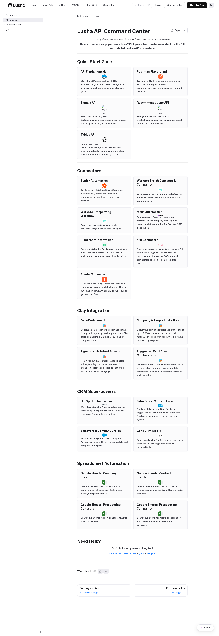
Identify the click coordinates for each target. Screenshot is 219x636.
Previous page (91, 592)
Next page (176, 592)
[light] (211, 5)
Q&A (141, 553)
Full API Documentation (122, 553)
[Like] (100, 571)
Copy (177, 30)
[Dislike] (106, 571)
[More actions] (185, 30)
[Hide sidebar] (41, 632)
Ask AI (207, 627)
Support (151, 553)
